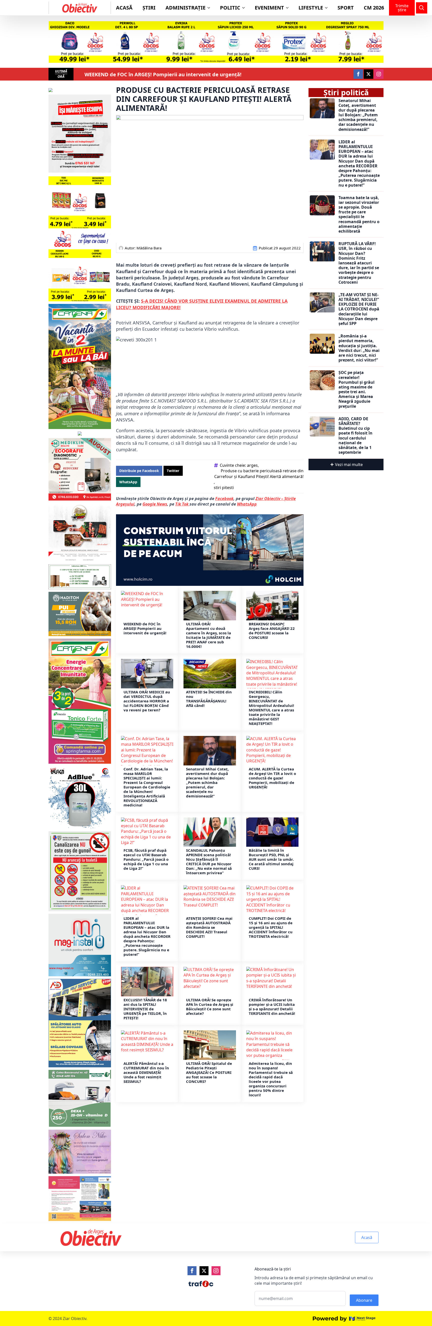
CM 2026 (374, 7)
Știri (149, 7)
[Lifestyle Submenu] (327, 8)
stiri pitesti (224, 487)
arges (252, 465)
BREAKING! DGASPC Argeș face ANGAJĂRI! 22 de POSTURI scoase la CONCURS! (272, 631)
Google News (154, 504)
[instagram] (379, 74)
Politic (230, 7)
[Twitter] (204, 1270)
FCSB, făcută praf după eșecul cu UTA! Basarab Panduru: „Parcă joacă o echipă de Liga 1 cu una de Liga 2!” (146, 859)
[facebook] (358, 74)
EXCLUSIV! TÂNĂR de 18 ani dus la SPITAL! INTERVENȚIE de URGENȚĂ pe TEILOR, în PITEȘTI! (145, 1009)
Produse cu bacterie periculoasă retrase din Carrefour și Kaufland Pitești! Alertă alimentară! (259, 473)
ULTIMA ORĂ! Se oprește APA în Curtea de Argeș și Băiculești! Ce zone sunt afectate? (209, 1007)
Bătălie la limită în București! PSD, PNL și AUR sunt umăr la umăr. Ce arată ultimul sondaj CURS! (271, 859)
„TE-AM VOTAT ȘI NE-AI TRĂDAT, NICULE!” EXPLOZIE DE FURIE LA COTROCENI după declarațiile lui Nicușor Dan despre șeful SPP (358, 309)
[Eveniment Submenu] (289, 8)
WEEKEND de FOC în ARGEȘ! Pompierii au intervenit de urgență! (163, 74)
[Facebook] (192, 1270)
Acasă (124, 7)
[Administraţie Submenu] (210, 8)
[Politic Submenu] (245, 8)
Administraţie (186, 7)
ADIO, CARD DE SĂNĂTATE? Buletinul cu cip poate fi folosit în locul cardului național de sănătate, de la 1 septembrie (355, 435)
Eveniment (269, 7)
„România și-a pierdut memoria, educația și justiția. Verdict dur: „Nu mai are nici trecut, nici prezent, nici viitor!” (359, 348)
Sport (346, 7)
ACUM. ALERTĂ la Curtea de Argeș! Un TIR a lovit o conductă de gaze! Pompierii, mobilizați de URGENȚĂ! (272, 778)
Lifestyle (310, 7)
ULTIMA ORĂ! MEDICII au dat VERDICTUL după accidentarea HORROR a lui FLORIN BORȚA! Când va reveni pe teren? (147, 701)
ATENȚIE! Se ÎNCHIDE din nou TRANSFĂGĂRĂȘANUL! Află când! (209, 699)
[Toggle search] (421, 8)
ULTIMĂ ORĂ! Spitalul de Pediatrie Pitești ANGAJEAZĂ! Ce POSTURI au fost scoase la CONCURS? (209, 1072)
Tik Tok (182, 504)
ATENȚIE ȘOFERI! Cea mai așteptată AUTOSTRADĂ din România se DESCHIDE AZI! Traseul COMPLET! (209, 927)
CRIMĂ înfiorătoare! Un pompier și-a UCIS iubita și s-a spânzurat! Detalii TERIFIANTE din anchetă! (272, 1007)
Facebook (224, 498)
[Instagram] (216, 1270)
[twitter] (368, 74)
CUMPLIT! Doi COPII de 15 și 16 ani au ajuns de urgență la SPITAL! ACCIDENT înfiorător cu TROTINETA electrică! (270, 927)
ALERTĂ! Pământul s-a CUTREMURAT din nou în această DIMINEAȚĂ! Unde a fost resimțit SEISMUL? (146, 1072)
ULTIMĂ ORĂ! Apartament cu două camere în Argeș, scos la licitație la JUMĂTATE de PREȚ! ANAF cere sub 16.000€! (208, 635)
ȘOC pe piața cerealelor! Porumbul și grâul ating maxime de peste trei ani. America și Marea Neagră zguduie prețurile (356, 389)
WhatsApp (247, 504)
